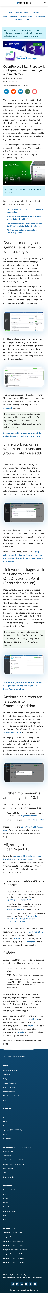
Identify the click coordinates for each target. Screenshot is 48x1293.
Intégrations (7, 1079)
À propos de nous (8, 1113)
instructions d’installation (17, 909)
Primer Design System (35, 820)
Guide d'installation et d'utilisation (14, 1160)
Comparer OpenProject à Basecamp (14, 1258)
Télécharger (7, 1155)
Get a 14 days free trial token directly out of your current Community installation (24, 918)
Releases (30, 20)
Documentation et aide (10, 1190)
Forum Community (9, 1207)
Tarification (6, 1074)
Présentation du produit (10, 1070)
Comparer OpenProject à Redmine (14, 1262)
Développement (8, 1168)
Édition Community (9, 1087)
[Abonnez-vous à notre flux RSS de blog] (34, 91)
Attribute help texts (12, 733)
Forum (17, 939)
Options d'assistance (9, 1083)
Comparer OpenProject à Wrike (13, 1254)
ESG (4, 1117)
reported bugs (31, 1019)
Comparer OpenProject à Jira (12, 1237)
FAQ (4, 1194)
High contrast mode (29, 816)
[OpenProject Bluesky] (35, 1284)
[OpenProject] (4, 1056)
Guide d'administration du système (14, 1164)
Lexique (5, 1198)
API (4, 1173)
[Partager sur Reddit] (13, 91)
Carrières (6, 1130)
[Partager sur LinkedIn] (6, 91)
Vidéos (5, 1202)
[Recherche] (45, 3)
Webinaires (6, 1220)
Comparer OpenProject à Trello (13, 1245)
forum (30, 1026)
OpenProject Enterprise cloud (19, 900)
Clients (5, 1121)
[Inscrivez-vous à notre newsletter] (27, 91)
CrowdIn (20, 1032)
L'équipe (35, 12)
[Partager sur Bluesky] (20, 91)
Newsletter (7, 1138)
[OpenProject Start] (23, 3)
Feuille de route (8, 1151)
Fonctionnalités (10, 16)
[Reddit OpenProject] (30, 1284)
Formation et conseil (9, 1211)
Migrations (40, 16)
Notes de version (8, 1177)
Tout (11, 12)
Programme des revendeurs (12, 1126)
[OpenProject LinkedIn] (21, 1284)
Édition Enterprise (9, 1091)
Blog (9, 1056)
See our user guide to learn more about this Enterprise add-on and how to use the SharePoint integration (22, 686)
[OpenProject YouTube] (26, 1284)
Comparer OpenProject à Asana (13, 1241)
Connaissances (26, 16)
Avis (4, 1100)
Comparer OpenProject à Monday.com (15, 1249)
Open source (19, 20)
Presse (5, 1134)
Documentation (36, 932)
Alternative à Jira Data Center (12, 1232)
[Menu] (3, 3)
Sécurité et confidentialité (11, 1096)
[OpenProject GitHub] (13, 1284)
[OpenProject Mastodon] (17, 1284)
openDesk (8, 408)
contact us (31, 942)
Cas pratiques (22, 12)
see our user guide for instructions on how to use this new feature (23, 558)
